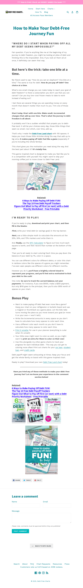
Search (17, 564)
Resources (57, 564)
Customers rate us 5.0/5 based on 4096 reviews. (41, 567)
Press (67, 564)
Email (45, 502)
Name (14, 502)
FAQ (32, 564)
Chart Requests (43, 564)
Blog (46, 12)
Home (30, 9)
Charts (51, 9)
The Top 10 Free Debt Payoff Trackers (41, 203)
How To (38, 12)
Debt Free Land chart (42, 133)
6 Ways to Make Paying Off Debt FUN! (41, 200)
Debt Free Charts (43, 581)
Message (15, 511)
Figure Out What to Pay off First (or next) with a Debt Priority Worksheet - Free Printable (41, 207)
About (25, 564)
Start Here (40, 9)
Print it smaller (22, 330)
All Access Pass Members (41, 15)
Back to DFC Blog (43, 546)
